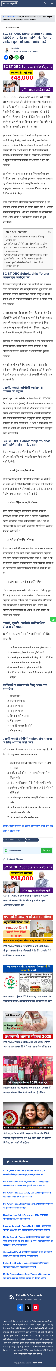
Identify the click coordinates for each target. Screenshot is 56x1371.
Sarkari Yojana (13, 17)
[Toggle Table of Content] (48, 232)
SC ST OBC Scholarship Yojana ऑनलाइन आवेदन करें (25, 238)
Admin (16, 48)
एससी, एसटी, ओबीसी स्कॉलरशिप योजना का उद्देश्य (26, 244)
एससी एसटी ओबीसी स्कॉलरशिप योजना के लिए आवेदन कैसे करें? (25, 264)
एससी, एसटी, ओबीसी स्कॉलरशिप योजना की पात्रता (27, 255)
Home (5, 17)
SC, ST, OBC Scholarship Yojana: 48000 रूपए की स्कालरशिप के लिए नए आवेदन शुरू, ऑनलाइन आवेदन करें (25, 900)
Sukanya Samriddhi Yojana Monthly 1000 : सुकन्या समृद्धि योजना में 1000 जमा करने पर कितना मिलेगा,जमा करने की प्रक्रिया (27, 1138)
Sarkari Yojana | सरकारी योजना (31, 1363)
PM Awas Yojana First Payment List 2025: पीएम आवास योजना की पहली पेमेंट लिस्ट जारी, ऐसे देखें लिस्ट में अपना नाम (27, 951)
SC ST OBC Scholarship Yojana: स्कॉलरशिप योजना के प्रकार (26, 249)
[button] (45, 3)
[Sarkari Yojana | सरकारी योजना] (9, 3)
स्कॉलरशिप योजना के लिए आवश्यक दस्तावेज (24, 259)
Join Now (46, 850)
